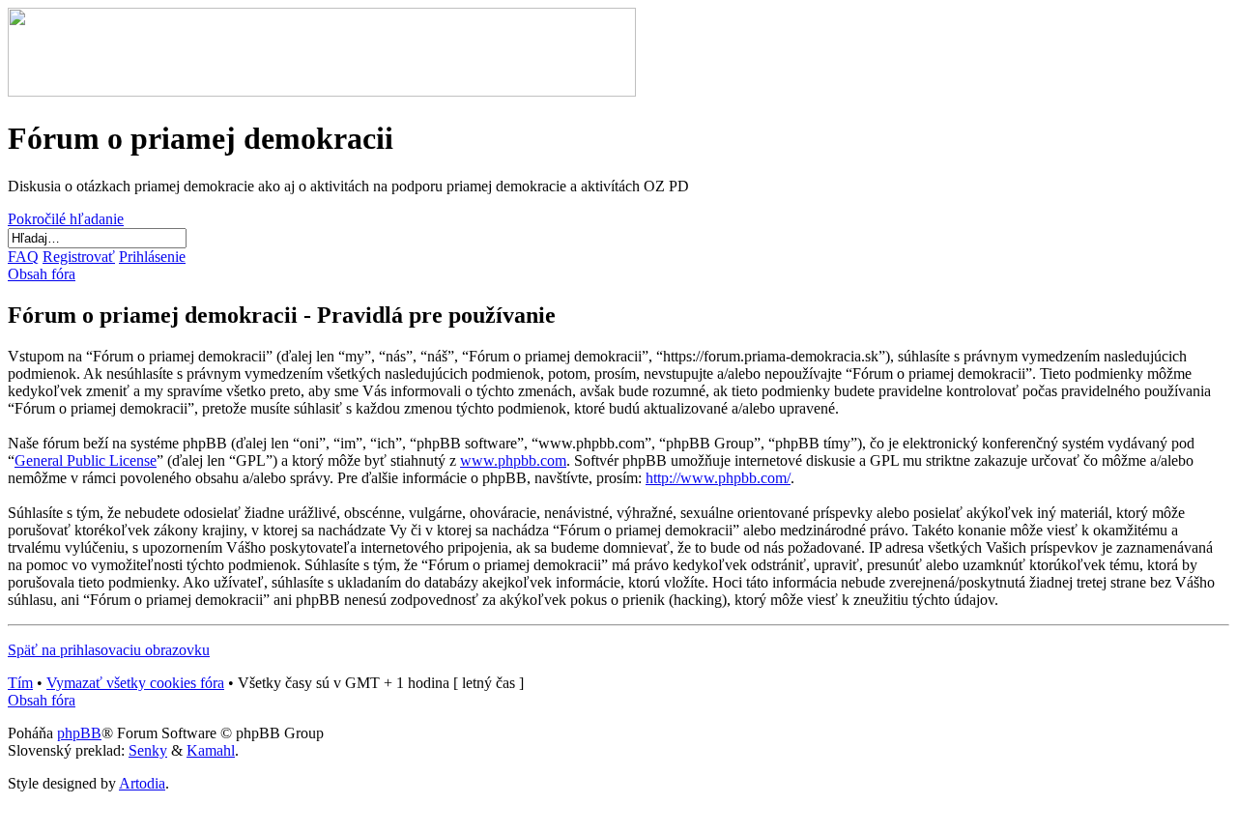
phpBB (79, 733)
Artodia (142, 783)
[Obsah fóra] (322, 91)
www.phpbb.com (513, 460)
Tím (20, 683)
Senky (148, 750)
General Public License (85, 460)
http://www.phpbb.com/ (718, 478)
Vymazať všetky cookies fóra (135, 683)
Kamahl (211, 750)
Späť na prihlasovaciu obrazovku (109, 650)
